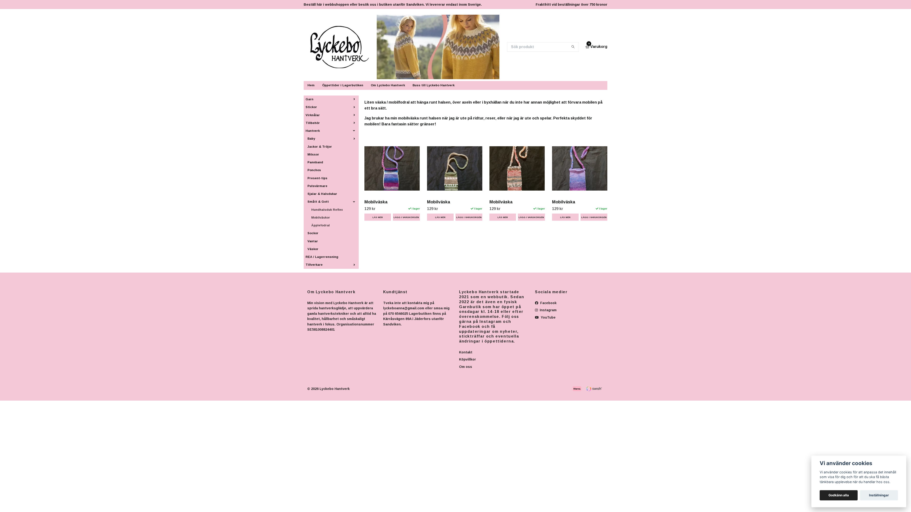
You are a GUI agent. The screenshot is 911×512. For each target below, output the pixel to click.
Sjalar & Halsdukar (322, 194)
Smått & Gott (318, 201)
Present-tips (317, 178)
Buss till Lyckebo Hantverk (434, 85)
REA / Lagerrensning (322, 257)
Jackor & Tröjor (319, 146)
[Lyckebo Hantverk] (342, 47)
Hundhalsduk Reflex (327, 209)
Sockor (312, 233)
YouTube (548, 317)
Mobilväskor (320, 217)
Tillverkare (314, 264)
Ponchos (314, 170)
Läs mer (377, 217)
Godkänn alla (838, 495)
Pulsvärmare (317, 186)
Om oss (465, 367)
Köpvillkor (467, 359)
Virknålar (313, 115)
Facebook (548, 303)
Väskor (312, 249)
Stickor (311, 107)
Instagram (548, 310)
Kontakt (465, 352)
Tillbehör (313, 123)
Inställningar (879, 495)
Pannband (315, 162)
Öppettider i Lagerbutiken (342, 85)
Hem (311, 85)
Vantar (312, 241)
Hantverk (313, 131)
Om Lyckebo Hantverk (388, 85)
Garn (309, 99)
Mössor (313, 154)
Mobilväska (375, 202)
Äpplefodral (320, 225)
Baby (311, 138)
